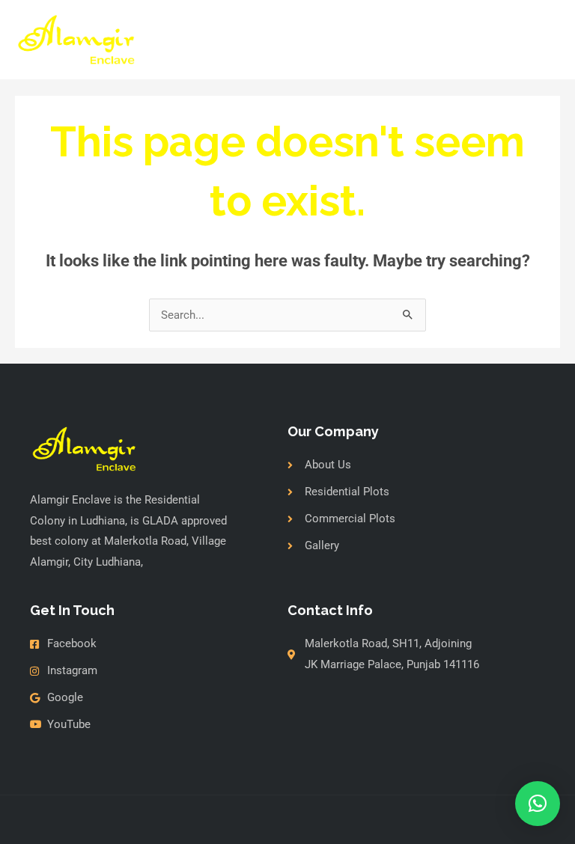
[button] (537, 803)
